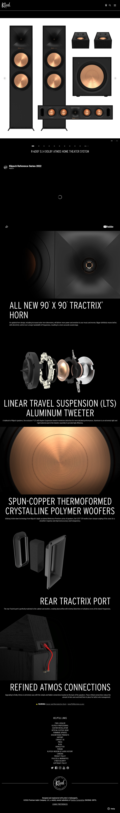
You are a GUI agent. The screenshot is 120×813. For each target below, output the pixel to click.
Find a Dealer (60, 723)
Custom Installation (60, 728)
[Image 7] (64, 146)
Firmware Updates (60, 732)
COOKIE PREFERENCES (60, 804)
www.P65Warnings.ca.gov (76, 704)
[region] (60, 78)
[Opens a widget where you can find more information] (111, 809)
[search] (110, 5)
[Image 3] (44, 146)
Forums (60, 749)
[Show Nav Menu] (115, 5)
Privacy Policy (60, 756)
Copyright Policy (60, 763)
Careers (60, 754)
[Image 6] (59, 146)
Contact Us (60, 740)
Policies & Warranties (60, 758)
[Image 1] (33, 146)
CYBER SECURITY (60, 761)
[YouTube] (64, 768)
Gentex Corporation (77, 800)
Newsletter (60, 747)
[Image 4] (49, 146)
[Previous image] (4, 78)
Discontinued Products (60, 735)
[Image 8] (69, 146)
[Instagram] (60, 768)
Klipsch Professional (60, 725)
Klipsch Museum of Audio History (60, 751)
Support (60, 737)
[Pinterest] (68, 768)
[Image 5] (54, 146)
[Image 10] (80, 146)
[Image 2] (38, 146)
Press (60, 742)
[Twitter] (52, 768)
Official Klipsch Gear (60, 730)
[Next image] (115, 78)
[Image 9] (74, 146)
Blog (60, 744)
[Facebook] (56, 768)
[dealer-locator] (106, 5)
